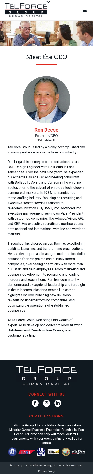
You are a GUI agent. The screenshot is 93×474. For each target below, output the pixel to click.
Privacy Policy (46, 471)
